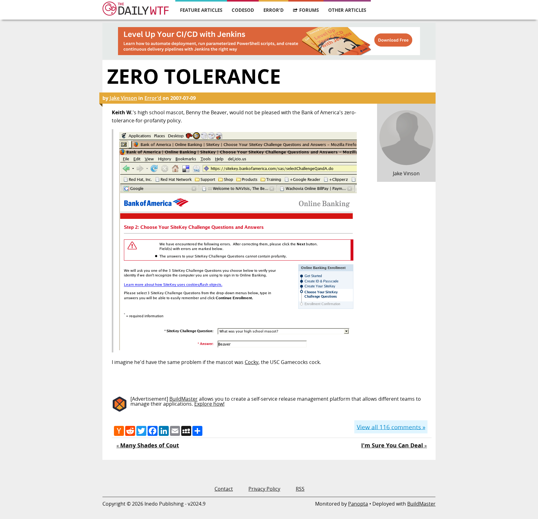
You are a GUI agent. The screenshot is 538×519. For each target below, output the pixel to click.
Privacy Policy (264, 488)
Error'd (273, 10)
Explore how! (209, 403)
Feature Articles (201, 10)
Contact (224, 488)
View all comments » (391, 426)
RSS (300, 488)
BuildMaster (183, 398)
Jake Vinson (123, 98)
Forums (309, 10)
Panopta (358, 503)
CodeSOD (243, 10)
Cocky (251, 362)
